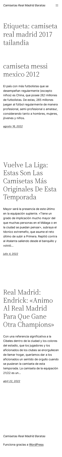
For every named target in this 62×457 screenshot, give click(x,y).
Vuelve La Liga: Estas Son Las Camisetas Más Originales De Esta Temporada (30, 181)
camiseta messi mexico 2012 (25, 70)
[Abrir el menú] (57, 5)
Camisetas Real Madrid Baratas (24, 5)
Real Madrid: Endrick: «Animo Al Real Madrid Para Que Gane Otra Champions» (28, 308)
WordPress (36, 444)
